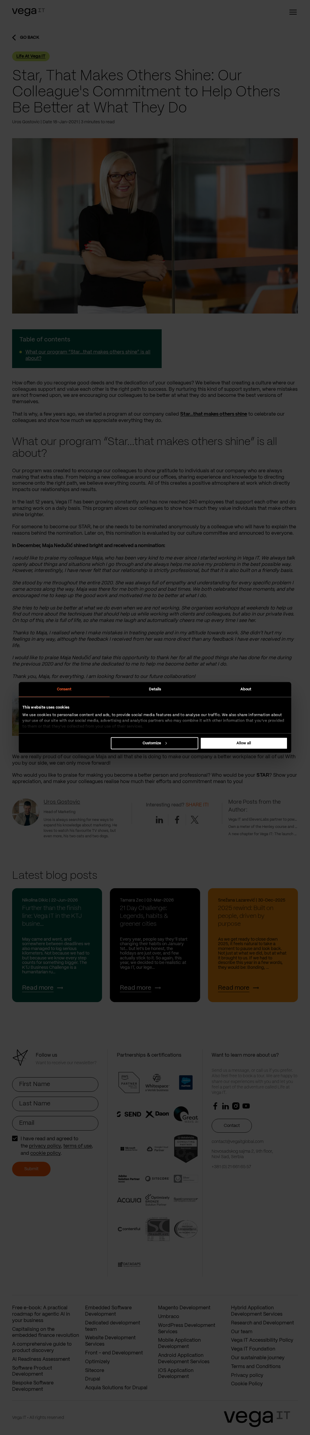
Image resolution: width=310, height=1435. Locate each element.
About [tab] (246, 689)
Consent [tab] (64, 689)
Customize (152, 743)
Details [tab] (155, 689)
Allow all (243, 743)
